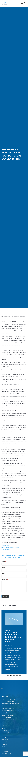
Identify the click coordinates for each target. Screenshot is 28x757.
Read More (8, 669)
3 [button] (10, 675)
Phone (3, 573)
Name (3, 561)
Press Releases (8, 315)
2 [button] (8, 675)
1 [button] (7, 675)
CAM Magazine (5, 549)
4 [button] (11, 675)
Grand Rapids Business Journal (10, 547)
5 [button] (13, 675)
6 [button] (14, 675)
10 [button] (20, 675)
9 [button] (19, 675)
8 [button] (17, 675)
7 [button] (16, 675)
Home (2, 315)
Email (3, 567)
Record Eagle (5, 545)
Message (4, 579)
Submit (5, 596)
